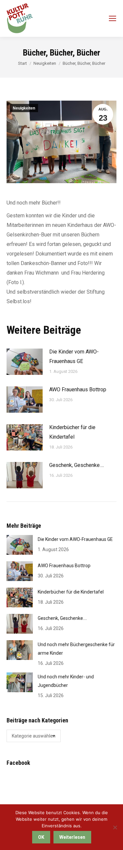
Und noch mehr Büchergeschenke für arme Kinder (76, 649)
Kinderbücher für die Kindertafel (72, 432)
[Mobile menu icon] (112, 18)
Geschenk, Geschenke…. (76, 465)
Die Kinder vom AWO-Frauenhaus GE (74, 356)
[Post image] (25, 362)
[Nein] (115, 827)
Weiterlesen (72, 837)
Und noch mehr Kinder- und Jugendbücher (66, 681)
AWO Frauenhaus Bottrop (77, 389)
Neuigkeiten (24, 108)
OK (41, 837)
